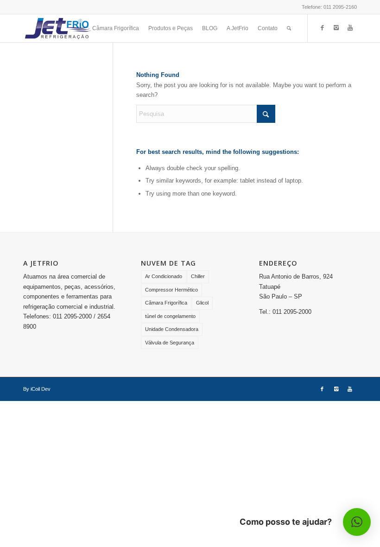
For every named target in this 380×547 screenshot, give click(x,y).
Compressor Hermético (171, 290)
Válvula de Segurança (169, 342)
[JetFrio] (58, 28)
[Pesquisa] (289, 28)
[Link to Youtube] (350, 28)
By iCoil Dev (37, 389)
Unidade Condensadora (171, 329)
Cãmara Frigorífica (166, 302)
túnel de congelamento (170, 316)
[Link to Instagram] (336, 28)
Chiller (198, 276)
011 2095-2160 (340, 7)
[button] (357, 522)
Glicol (202, 302)
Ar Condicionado (163, 276)
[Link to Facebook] (322, 28)
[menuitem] (116, 28)
